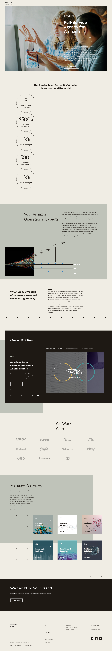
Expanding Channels (72, 348)
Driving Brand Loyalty (88, 348)
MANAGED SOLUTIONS (80, 3)
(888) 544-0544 (95, 625)
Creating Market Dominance (54, 348)
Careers (46, 629)
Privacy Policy (48, 642)
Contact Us (47, 632)
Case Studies (95, 3)
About (105, 3)
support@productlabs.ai (96, 629)
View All (50, 312)
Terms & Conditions (49, 639)
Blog (45, 635)
